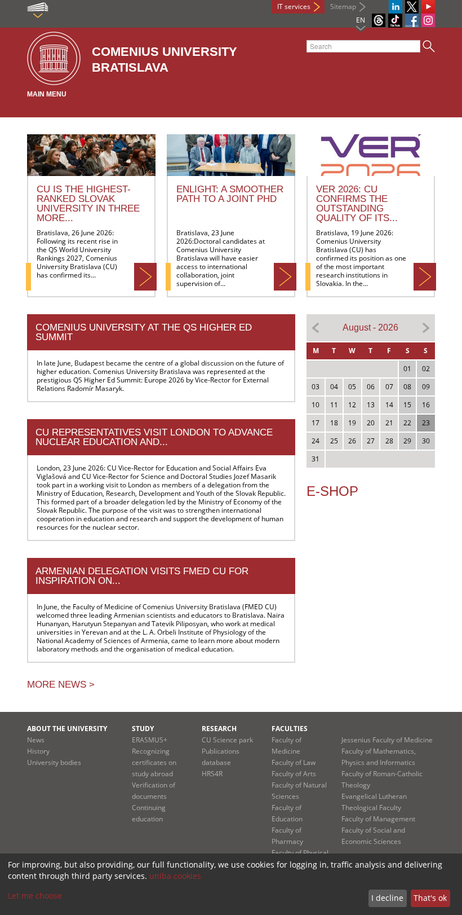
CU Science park (227, 740)
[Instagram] (428, 20)
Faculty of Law (294, 762)
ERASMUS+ (149, 740)
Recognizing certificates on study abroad (154, 762)
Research (219, 728)
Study (143, 728)
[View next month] (425, 327)
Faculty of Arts (294, 773)
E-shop (332, 491)
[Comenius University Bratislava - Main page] (54, 59)
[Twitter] (412, 7)
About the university (67, 728)
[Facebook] (412, 20)
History (38, 751)
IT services (293, 6)
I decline (387, 897)
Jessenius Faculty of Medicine (387, 740)
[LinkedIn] (395, 7)
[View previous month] (315, 327)
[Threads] (378, 20)
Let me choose (35, 895)
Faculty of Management (378, 819)
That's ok (430, 897)
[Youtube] (428, 7)
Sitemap (343, 6)
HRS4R (212, 773)
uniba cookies (175, 875)
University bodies (54, 762)
